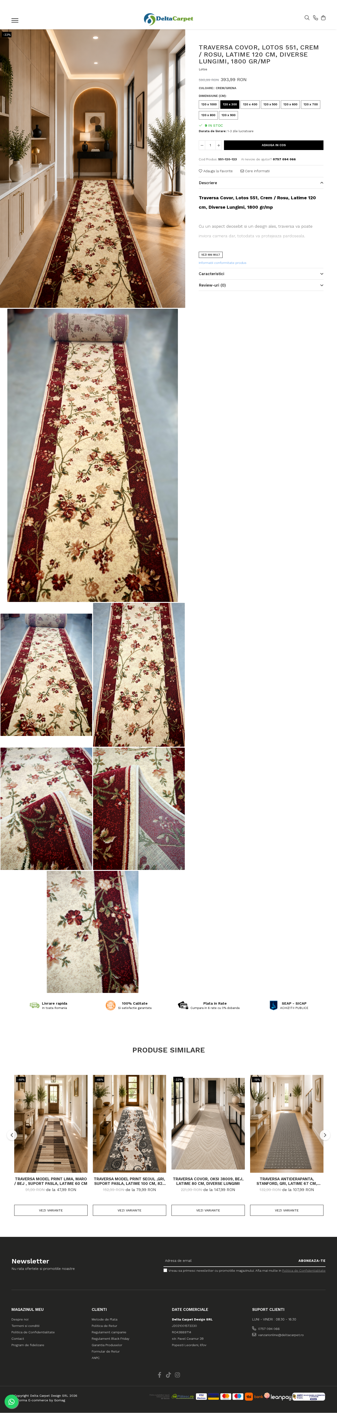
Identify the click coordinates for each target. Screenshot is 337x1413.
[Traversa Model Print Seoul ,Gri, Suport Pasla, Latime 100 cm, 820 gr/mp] (129, 1123)
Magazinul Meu (27, 1309)
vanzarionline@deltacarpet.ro (280, 1335)
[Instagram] (178, 1375)
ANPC (96, 1358)
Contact (17, 1338)
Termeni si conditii (25, 1326)
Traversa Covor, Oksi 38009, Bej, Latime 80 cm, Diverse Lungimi (208, 1181)
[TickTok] (169, 1375)
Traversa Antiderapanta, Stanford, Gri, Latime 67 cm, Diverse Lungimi (287, 1181)
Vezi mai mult (210, 254)
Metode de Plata (104, 1319)
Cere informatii (257, 171)
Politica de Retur (104, 1326)
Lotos (203, 69)
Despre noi (19, 1319)
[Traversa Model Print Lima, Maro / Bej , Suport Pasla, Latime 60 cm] (51, 1123)
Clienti (99, 1309)
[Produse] (15, 21)
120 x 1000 (209, 104)
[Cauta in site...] (307, 18)
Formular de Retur (106, 1351)
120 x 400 (250, 104)
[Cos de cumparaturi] (323, 18)
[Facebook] (160, 1375)
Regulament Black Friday (110, 1338)
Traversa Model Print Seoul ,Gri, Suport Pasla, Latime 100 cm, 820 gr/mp (129, 1181)
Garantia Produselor (107, 1345)
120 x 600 (290, 104)
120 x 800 (208, 115)
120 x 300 (230, 104)
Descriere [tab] (208, 182)
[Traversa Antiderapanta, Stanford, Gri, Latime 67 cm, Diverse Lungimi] (286, 1123)
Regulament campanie (109, 1332)
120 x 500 (270, 104)
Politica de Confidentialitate (304, 1270)
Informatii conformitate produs (222, 263)
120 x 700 (311, 104)
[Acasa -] (168, 19)
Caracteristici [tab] (211, 273)
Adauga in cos (274, 145)
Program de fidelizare (27, 1345)
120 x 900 (228, 115)
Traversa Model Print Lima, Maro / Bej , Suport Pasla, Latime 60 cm (50, 1181)
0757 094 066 (268, 1329)
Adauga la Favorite (217, 171)
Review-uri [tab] (212, 285)
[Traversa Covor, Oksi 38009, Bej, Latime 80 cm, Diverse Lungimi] (208, 1123)
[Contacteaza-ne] (315, 18)
